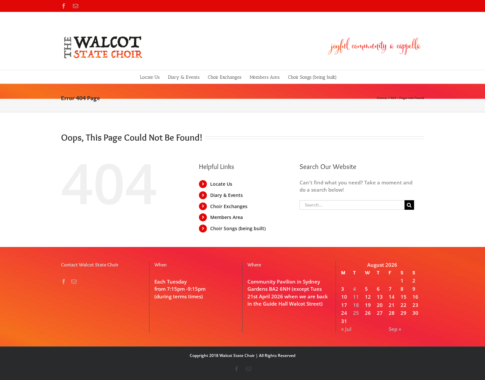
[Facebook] (63, 281)
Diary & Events (226, 195)
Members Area (226, 217)
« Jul (346, 329)
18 (356, 305)
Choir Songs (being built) (238, 228)
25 (356, 313)
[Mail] (74, 281)
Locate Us (221, 184)
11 (356, 296)
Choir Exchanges (228, 206)
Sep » (395, 329)
